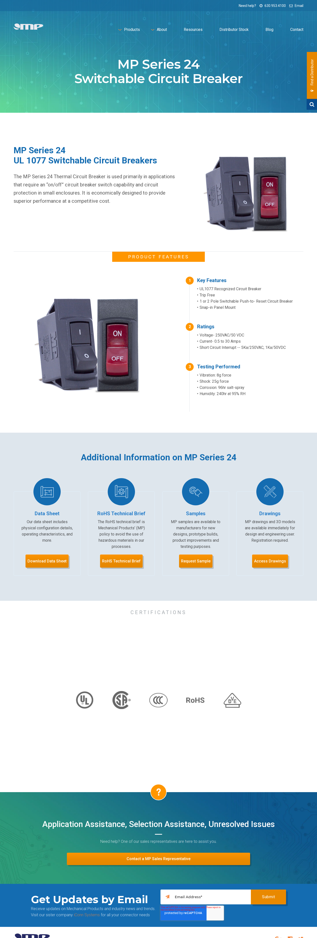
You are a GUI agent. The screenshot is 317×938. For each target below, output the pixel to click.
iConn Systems (87, 915)
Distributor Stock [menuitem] (234, 29)
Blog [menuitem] (269, 29)
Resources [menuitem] (193, 29)
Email (298, 6)
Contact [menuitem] (296, 29)
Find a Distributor (312, 72)
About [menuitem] (162, 29)
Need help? (247, 6)
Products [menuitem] (132, 29)
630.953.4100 (275, 6)
